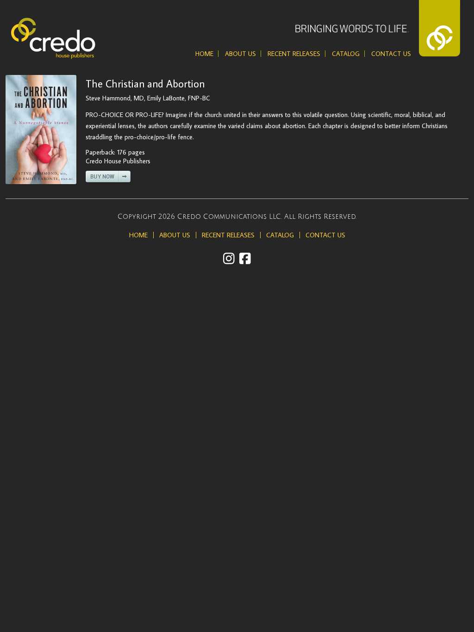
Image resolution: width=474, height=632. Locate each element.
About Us (240, 53)
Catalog (346, 53)
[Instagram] (229, 258)
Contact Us (391, 53)
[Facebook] (245, 258)
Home (204, 53)
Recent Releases (294, 53)
